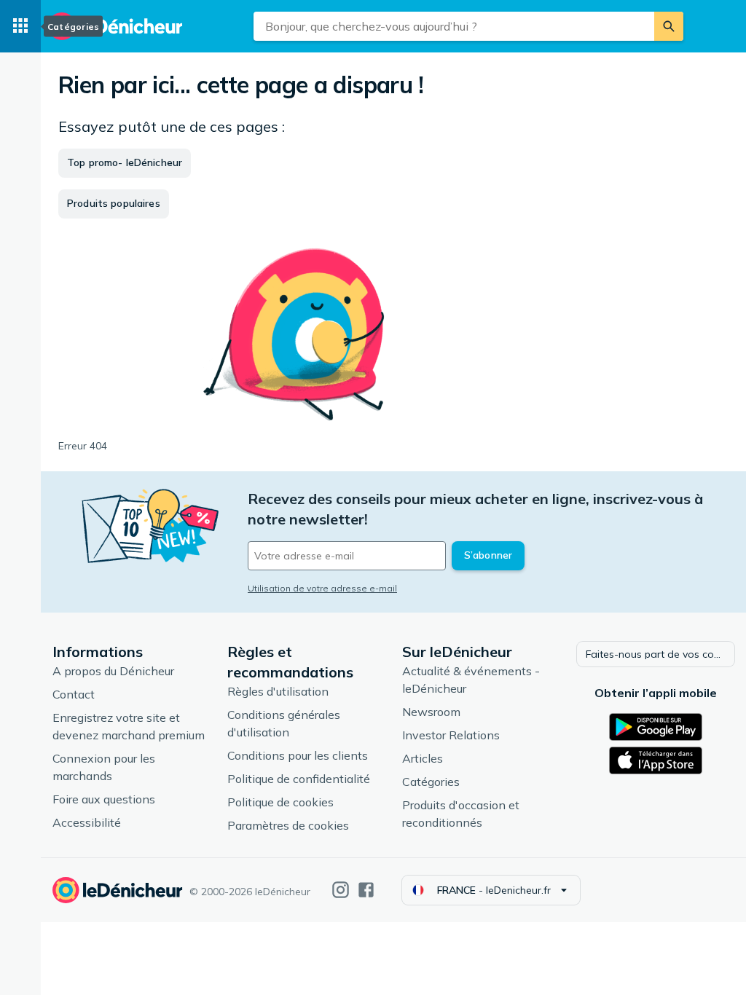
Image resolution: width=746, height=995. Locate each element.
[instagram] (340, 890)
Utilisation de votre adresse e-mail (322, 588)
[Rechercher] (668, 26)
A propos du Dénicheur (113, 671)
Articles (422, 758)
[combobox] (454, 26)
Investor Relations (451, 735)
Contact (73, 694)
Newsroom (431, 711)
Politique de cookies (280, 802)
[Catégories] (20, 26)
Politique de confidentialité (298, 778)
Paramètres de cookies (288, 825)
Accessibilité (86, 822)
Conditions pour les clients (297, 755)
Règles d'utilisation (278, 691)
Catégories (431, 781)
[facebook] (366, 890)
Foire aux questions (103, 799)
